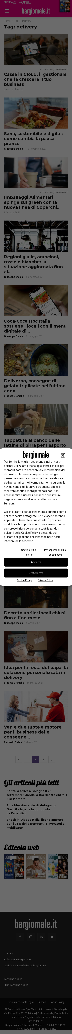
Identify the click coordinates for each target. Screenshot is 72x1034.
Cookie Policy (24, 580)
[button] (63, 455)
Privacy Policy (45, 580)
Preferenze (36, 573)
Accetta (36, 562)
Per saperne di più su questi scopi (55, 552)
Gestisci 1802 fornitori (29, 552)
